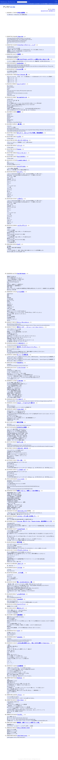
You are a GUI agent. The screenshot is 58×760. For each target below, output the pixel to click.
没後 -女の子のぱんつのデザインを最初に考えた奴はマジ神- (33, 59)
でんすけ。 (20, 714)
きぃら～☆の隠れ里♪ (23, 354)
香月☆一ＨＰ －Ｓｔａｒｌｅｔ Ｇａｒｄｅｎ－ (30, 327)
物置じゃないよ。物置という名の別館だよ (28, 490)
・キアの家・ (20, 572)
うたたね (19, 567)
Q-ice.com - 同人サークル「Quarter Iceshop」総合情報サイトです (34, 521)
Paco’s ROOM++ (21, 156)
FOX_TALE (20, 700)
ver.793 (19, 136)
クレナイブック (21, 604)
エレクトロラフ (21, 84)
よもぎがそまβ (21, 594)
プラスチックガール (22, 550)
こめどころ (20, 563)
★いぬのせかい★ (22, 97)
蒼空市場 (19, 542)
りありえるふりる (22, 510)
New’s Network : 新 (22, 74)
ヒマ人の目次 (20, 291)
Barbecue (19, 677)
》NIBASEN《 (21, 343)
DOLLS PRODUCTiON (23, 727)
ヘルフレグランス (22, 225)
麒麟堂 (19, 112)
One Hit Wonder (21, 273)
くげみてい (20, 198)
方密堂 (19, 54)
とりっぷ (19, 145)
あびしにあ (20, 442)
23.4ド (18, 244)
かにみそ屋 (20, 69)
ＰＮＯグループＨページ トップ (26, 45)
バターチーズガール (22, 140)
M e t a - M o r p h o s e (23, 322)
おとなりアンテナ (44, 10)
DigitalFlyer (20, 362)
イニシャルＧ (20, 479)
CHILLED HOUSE (22, 448)
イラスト (53, 9)
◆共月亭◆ (20, 422)
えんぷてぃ (20, 171)
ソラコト (19, 694)
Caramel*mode (21, 529)
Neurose (19, 149)
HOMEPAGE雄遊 (22, 427)
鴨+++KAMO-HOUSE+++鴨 (24, 582)
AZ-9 (18, 630)
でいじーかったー (22, 152)
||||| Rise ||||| (20, 399)
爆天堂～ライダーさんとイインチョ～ (27, 347)
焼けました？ (20, 608)
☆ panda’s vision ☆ (22, 160)
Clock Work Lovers (22, 735)
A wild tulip (20, 380)
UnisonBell (20, 599)
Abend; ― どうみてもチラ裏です (26, 402)
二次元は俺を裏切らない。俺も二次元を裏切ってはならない (33, 643)
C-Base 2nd (20, 36)
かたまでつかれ (21, 166)
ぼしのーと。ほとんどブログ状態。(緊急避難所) (30, 132)
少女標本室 (20, 665)
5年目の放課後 (21, 12)
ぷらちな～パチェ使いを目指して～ (26, 516)
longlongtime (20, 63)
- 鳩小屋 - (19, 124)
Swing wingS (20, 409)
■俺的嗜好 (20, 614)
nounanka (19, 637)
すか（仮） (20, 460)
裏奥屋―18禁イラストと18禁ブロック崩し (28, 722)
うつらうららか (21, 367)
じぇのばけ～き (21, 469)
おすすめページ (52, 10)
